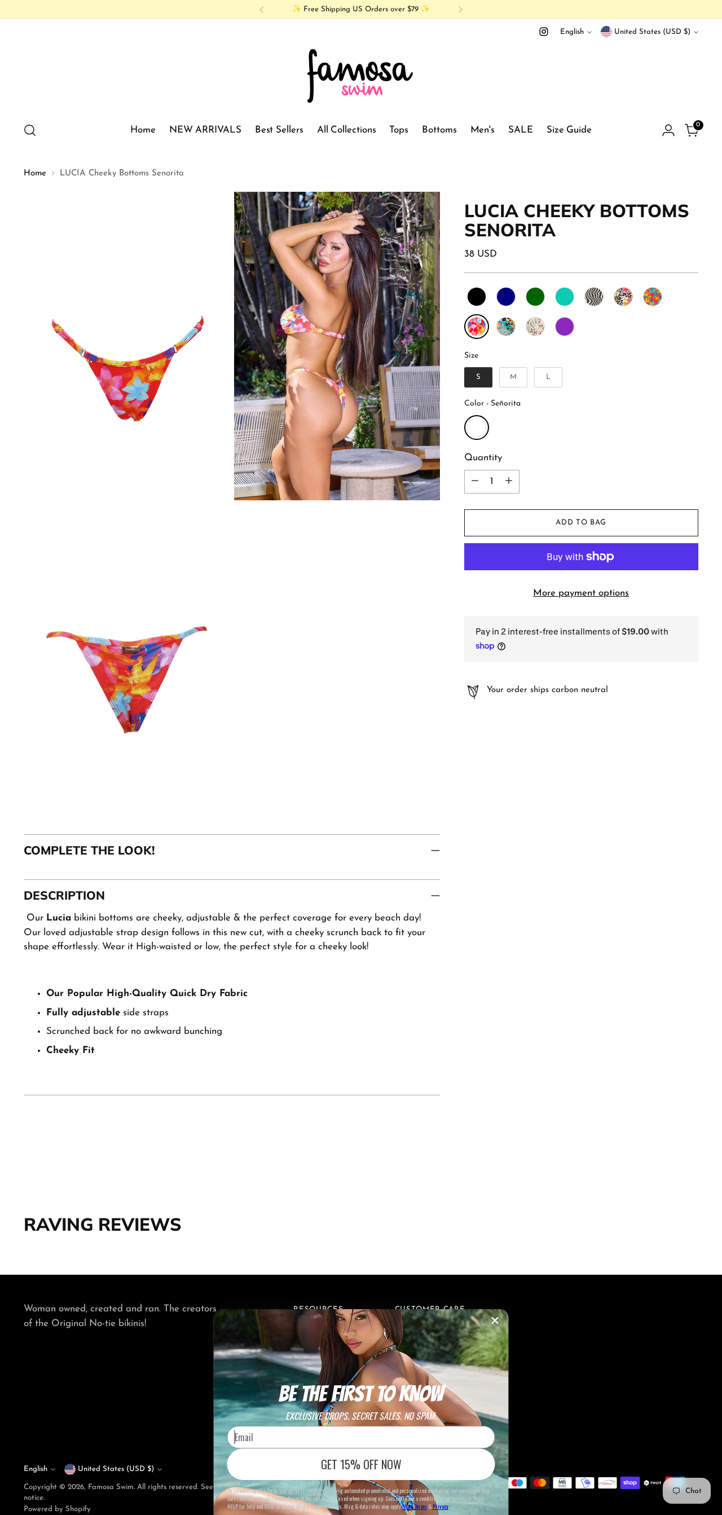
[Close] (495, 1320)
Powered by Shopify (57, 1509)
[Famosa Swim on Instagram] (544, 32)
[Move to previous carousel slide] (662, 1171)
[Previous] (261, 9)
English (572, 32)
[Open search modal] (30, 130)
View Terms (415, 1506)
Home (35, 173)
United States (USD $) (652, 32)
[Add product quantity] (509, 481)
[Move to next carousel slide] (688, 1170)
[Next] (460, 9)
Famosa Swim (111, 1487)
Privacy (440, 1506)
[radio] (476, 296)
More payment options (581, 593)
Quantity (483, 458)
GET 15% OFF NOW (361, 1464)
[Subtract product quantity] (475, 481)
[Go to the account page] (668, 130)
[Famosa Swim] (361, 75)
